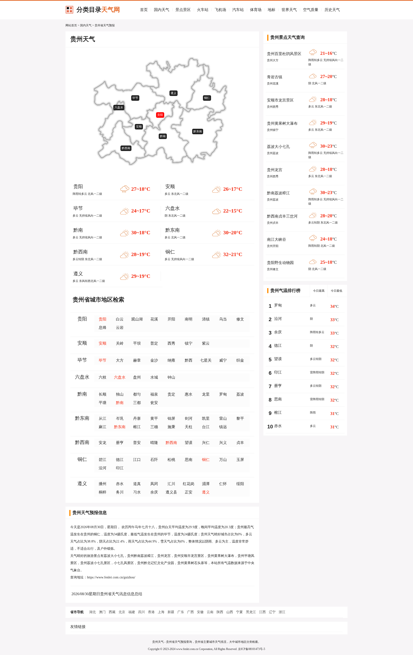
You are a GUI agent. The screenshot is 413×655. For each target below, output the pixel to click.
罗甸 (223, 394)
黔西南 (126, 148)
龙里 (206, 394)
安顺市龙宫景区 (280, 100)
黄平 (154, 418)
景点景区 (183, 10)
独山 (120, 394)
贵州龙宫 (274, 170)
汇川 (171, 484)
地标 (271, 10)
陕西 (220, 612)
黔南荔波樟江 (278, 193)
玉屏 (240, 460)
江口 (137, 460)
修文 (240, 319)
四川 (141, 612)
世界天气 (289, 10)
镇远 (223, 427)
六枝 (102, 377)
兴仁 (206, 443)
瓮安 (154, 403)
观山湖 (137, 319)
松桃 (171, 460)
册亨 (120, 443)
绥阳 (240, 484)
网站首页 (71, 25)
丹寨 (137, 418)
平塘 (102, 403)
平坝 (137, 343)
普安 (137, 443)
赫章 (137, 360)
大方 (120, 360)
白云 (120, 319)
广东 (180, 612)
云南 (210, 612)
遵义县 (171, 492)
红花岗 (188, 484)
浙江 (282, 612)
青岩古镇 (274, 77)
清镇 (206, 319)
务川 (120, 492)
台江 (206, 427)
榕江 (137, 427)
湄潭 (206, 484)
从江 (102, 418)
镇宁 (188, 343)
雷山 (223, 418)
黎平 (240, 418)
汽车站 (238, 10)
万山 (223, 460)
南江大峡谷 (276, 239)
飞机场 (220, 10)
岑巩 (120, 418)
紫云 (206, 343)
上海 (161, 612)
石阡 (154, 460)
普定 (154, 343)
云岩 (120, 327)
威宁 (223, 360)
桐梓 (102, 492)
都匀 (137, 394)
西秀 (171, 343)
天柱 (188, 427)
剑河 (188, 418)
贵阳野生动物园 (280, 263)
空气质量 (310, 10)
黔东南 (197, 131)
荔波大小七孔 (278, 147)
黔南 (163, 136)
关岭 (120, 343)
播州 (102, 484)
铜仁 (207, 98)
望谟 (188, 443)
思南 (188, 460)
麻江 (102, 427)
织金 (240, 360)
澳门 (102, 612)
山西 (229, 612)
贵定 (171, 394)
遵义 (173, 93)
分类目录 (98, 9)
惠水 (188, 394)
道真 (137, 484)
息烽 (102, 327)
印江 (120, 468)
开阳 (171, 319)
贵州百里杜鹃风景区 (284, 54)
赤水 (120, 484)
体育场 (255, 10)
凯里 (206, 418)
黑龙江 (251, 612)
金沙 (154, 360)
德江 (120, 460)
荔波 (240, 394)
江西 (262, 612)
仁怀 (223, 484)
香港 (151, 612)
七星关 (206, 360)
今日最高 (319, 290)
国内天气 (161, 10)
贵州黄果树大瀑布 (282, 123)
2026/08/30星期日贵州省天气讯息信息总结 (106, 594)
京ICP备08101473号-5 (251, 649)
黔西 (188, 360)
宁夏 (239, 612)
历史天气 (332, 10)
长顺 (102, 394)
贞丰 (240, 443)
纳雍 (171, 360)
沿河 (102, 468)
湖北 (92, 612)
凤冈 (154, 484)
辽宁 (272, 612)
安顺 (139, 126)
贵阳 (160, 115)
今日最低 (336, 290)
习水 (137, 492)
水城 (154, 377)
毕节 (135, 98)
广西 (190, 612)
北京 (122, 612)
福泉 (154, 394)
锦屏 (171, 418)
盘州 (137, 377)
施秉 (171, 427)
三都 (137, 403)
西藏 (112, 612)
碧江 (102, 460)
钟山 (171, 377)
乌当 (223, 319)
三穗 (154, 427)
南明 (188, 319)
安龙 (102, 443)
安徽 (200, 612)
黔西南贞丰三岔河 (282, 216)
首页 (144, 10)
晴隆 (154, 443)
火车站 (202, 10)
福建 (131, 612)
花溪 (154, 319)
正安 (188, 492)
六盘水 (118, 107)
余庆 (154, 492)
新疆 (171, 612)
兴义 (223, 443)
